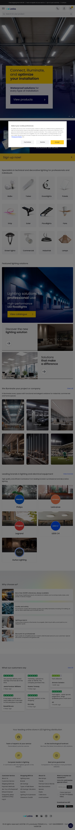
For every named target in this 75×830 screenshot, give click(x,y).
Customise (27, 142)
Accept (57, 142)
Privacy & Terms (17, 137)
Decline (42, 142)
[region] (37, 134)
